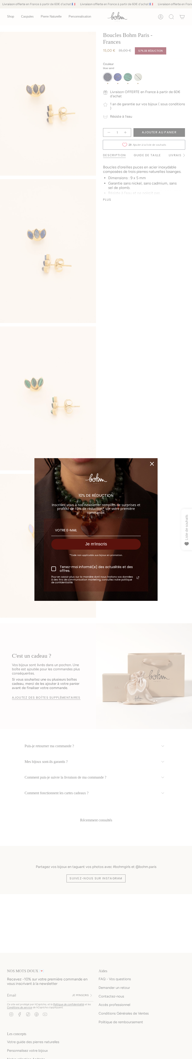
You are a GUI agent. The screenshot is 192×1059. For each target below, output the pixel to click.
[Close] (152, 463)
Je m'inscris (96, 544)
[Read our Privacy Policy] (138, 577)
